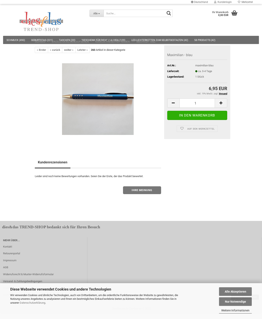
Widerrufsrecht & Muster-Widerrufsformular (28, 274)
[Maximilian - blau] (98, 99)
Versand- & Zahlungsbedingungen (22, 281)
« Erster (41, 49)
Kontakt (7, 246)
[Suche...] (169, 13)
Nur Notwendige (235, 301)
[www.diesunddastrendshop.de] (41, 20)
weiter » (68, 49)
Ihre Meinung (142, 190)
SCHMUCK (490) (16, 40)
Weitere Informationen (235, 310)
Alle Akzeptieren (235, 291)
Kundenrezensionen (52, 162)
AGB (5, 267)
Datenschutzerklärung (32, 302)
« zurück (55, 49)
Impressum (9, 260)
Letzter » (82, 49)
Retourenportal (11, 253)
